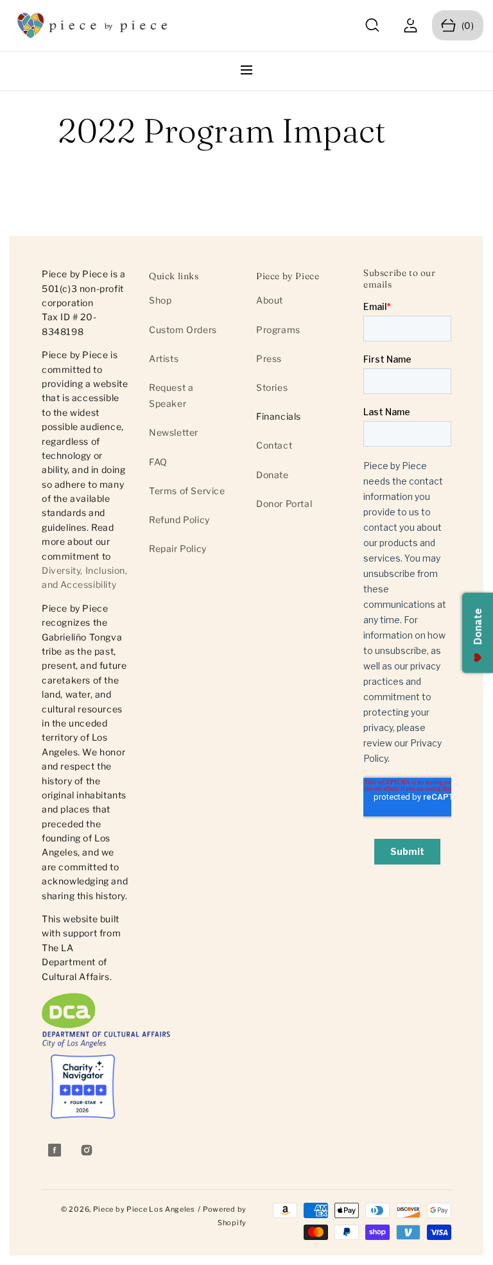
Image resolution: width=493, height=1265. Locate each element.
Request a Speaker (171, 395)
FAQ (158, 461)
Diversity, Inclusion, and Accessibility (85, 577)
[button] (372, 25)
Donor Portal (284, 503)
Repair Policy (178, 548)
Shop (160, 300)
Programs (278, 329)
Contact (274, 445)
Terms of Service (187, 490)
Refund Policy (179, 519)
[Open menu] (246, 71)
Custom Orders (183, 329)
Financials (278, 416)
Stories (272, 387)
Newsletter (173, 432)
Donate (272, 474)
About (269, 300)
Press (269, 358)
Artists (163, 358)
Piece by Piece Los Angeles (144, 1209)
